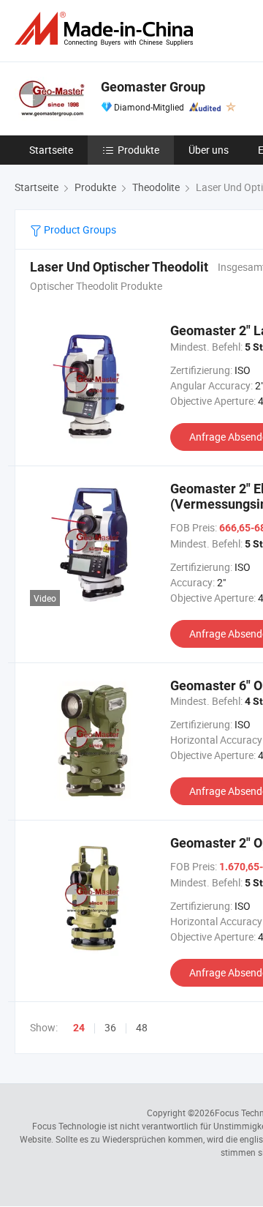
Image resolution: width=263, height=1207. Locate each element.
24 (79, 1028)
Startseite (51, 150)
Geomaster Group (153, 86)
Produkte (138, 150)
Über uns (208, 150)
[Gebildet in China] (107, 29)
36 (110, 1027)
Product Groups (79, 229)
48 (142, 1027)
